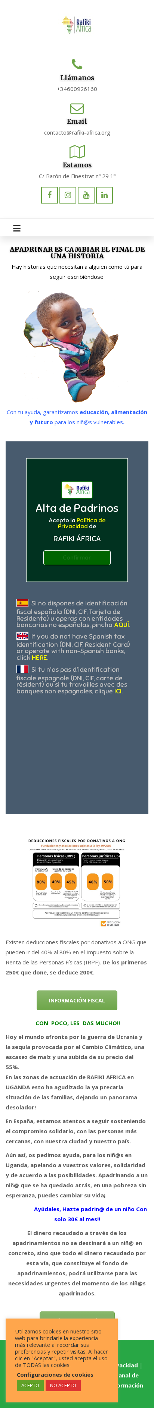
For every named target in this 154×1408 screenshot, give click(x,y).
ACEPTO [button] (30, 1385)
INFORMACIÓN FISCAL (77, 1000)
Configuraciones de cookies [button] (55, 1374)
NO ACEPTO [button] (63, 1385)
